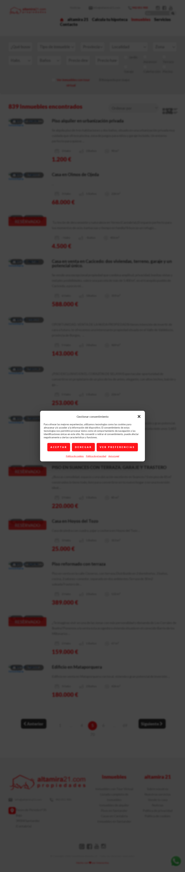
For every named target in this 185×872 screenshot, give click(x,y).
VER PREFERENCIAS (117, 447)
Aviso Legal (113, 456)
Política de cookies (75, 456)
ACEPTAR (58, 447)
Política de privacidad (96, 456)
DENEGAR (83, 447)
